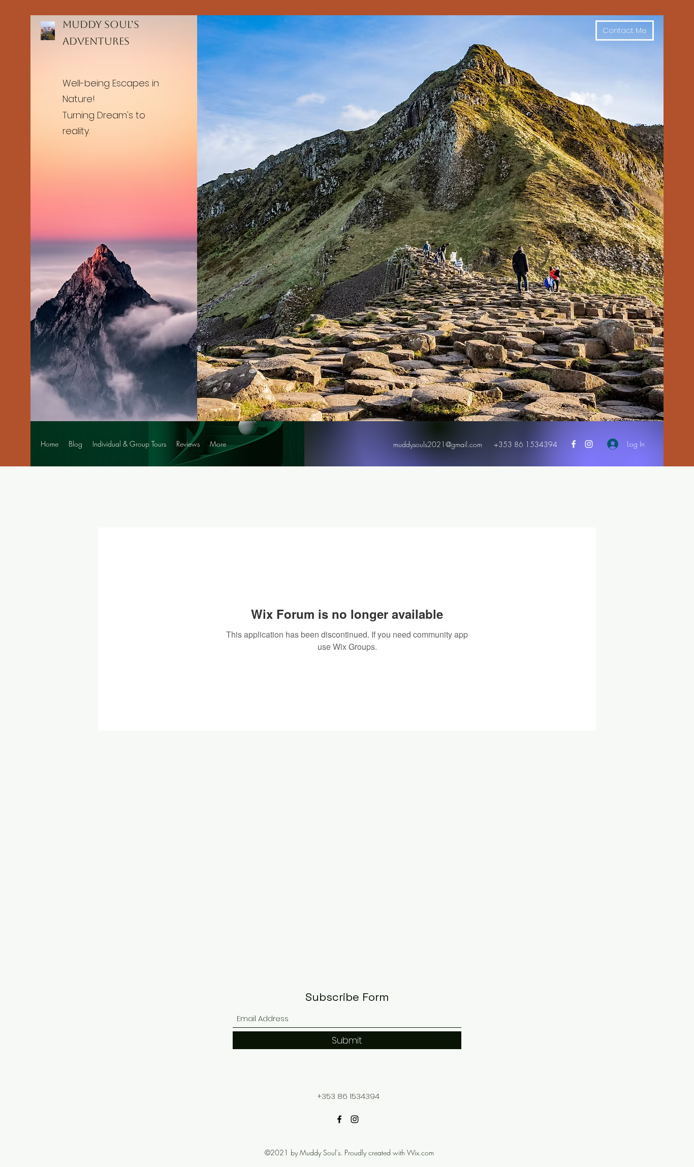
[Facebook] (574, 444)
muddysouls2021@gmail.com (437, 444)
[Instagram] (589, 444)
